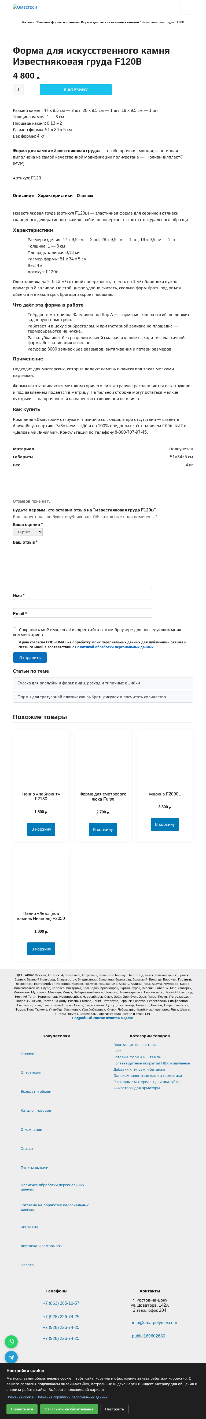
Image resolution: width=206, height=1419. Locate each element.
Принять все (22, 1409)
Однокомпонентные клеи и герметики (147, 1075)
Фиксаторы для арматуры (136, 1088)
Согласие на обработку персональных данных (55, 1207)
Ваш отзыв (25, 542)
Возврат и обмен (36, 1091)
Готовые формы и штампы (58, 22)
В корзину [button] (41, 829)
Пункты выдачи (34, 1167)
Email (20, 613)
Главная (28, 1053)
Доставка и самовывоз (41, 1246)
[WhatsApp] (11, 1341)
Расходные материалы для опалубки (146, 1081)
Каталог (28, 22)
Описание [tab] (23, 195)
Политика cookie (20, 1397)
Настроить (114, 1409)
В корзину (76, 89)
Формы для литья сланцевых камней (110, 22)
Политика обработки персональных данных (52, 1187)
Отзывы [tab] (85, 195)
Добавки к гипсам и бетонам (139, 1069)
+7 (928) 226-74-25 (61, 1316)
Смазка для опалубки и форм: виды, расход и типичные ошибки (78, 683)
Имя (18, 595)
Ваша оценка (28, 524)
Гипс (117, 1051)
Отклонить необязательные (69, 1409)
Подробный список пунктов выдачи (102, 1018)
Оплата (27, 1265)
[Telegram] (11, 1357)
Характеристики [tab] (55, 195)
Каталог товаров (36, 1110)
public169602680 (148, 1336)
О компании (31, 1129)
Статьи (27, 1148)
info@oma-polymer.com (154, 1322)
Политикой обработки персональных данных (114, 647)
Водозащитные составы (134, 1044)
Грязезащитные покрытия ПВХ (151, 1063)
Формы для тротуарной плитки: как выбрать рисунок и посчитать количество (91, 697)
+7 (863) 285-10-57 (61, 1303)
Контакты (29, 1227)
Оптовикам (31, 1072)
